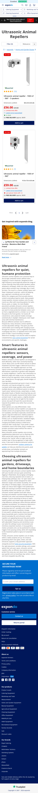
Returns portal (19, 623)
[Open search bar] (22, 5)
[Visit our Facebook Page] (6, 680)
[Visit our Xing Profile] (13, 680)
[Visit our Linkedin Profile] (10, 680)
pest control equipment (20, 338)
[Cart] (34, 5)
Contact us (19, 616)
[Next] (22, 213)
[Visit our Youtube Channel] (3, 680)
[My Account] (30, 5)
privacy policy (11, 595)
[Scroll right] (36, 20)
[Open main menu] (3, 5)
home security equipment (23, 544)
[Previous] (15, 213)
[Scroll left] (2, 20)
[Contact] (26, 5)
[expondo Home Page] (4, 50)
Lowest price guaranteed (14, 113)
